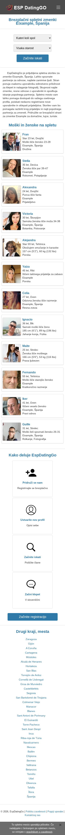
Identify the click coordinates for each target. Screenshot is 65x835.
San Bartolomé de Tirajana (31, 697)
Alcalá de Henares (31, 661)
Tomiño (31, 774)
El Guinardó (31, 720)
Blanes (31, 711)
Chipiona (31, 756)
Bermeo (31, 760)
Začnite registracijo (32, 617)
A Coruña (31, 648)
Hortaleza (31, 666)
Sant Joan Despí (31, 729)
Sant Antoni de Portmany (31, 715)
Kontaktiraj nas (32, 815)
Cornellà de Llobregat (31, 679)
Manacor (31, 706)
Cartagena (31, 652)
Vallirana (31, 765)
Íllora (31, 792)
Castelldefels (31, 688)
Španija (31, 796)
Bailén (31, 751)
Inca (31, 733)
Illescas (31, 747)
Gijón (31, 643)
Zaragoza (31, 639)
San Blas (31, 670)
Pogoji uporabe (55, 811)
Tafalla (31, 787)
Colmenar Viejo (31, 702)
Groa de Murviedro (31, 684)
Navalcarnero (31, 742)
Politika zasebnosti (36, 811)
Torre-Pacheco (31, 724)
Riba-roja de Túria (31, 738)
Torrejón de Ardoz (31, 675)
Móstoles (31, 657)
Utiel (31, 778)
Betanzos (31, 769)
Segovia (31, 693)
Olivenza (31, 783)
